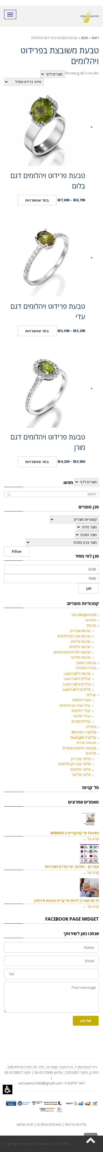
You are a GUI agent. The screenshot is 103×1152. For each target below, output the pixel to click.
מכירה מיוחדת (86, 667)
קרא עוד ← (91, 838)
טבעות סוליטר (81, 657)
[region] (51, 38)
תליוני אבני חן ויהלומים (75, 763)
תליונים (91, 753)
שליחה (85, 1020)
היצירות (90, 620)
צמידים (91, 726)
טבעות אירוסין (81, 641)
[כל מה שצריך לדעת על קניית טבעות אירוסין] (89, 887)
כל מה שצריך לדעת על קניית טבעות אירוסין (66, 900)
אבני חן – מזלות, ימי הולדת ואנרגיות (72, 866)
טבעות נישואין (86, 662)
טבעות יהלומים (80, 646)
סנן (88, 588)
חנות (84, 37)
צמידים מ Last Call (77, 684)
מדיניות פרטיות (75, 1124)
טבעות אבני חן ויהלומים (74, 635)
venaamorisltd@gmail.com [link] (40, 1083)
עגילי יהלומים (81, 710)
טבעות (91, 625)
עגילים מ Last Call (77, 678)
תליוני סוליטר (81, 774)
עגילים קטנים (81, 721)
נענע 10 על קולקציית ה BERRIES (75, 833)
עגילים (91, 694)
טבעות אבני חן (80, 630)
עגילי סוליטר (82, 716)
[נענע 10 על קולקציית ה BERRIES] (89, 820)
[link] (91, 1140)
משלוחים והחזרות (49, 1124)
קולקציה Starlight (83, 737)
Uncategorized (84, 614)
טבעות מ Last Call (77, 673)
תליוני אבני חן (81, 758)
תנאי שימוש (25, 1124)
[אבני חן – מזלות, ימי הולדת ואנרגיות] (89, 853)
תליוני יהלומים (81, 769)
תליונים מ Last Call (77, 689)
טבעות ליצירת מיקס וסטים (72, 652)
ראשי (95, 37)
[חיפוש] (9, 494)
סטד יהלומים (82, 699)
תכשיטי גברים (86, 742)
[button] (7, 1089)
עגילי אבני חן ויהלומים (75, 705)
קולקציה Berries (84, 731)
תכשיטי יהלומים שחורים (79, 748)
